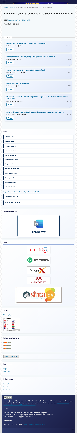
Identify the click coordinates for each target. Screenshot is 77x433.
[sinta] (38, 303)
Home (6, 7)
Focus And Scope (10, 146)
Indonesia (6, 372)
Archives (12, 7)
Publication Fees (10, 187)
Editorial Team (9, 136)
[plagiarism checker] (39, 274)
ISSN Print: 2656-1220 (11, 196)
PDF (10, 49)
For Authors (7, 387)
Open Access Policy (11, 173)
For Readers (7, 384)
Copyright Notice (10, 178)
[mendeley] (39, 284)
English (5, 369)
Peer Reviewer (9, 141)
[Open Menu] (4, 2)
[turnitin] (39, 253)
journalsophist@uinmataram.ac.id (34, 424)
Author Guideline (10, 155)
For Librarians (7, 390)
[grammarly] (39, 264)
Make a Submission (11, 356)
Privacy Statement (11, 182)
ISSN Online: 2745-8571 (12, 203)
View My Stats (8, 315)
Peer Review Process (11, 159)
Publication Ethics (10, 151)
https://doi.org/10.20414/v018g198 (19, 20)
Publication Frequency (12, 168)
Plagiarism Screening (11, 164)
